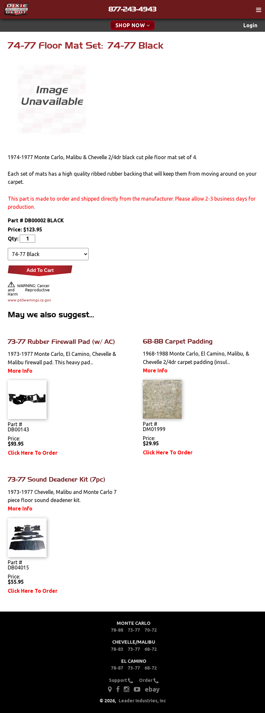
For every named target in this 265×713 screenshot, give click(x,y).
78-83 (117, 649)
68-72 (150, 649)
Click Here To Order (33, 453)
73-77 (134, 630)
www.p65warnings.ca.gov (29, 300)
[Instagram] (126, 688)
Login (250, 25)
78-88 (117, 630)
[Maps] (109, 688)
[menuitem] (250, 25)
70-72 (150, 630)
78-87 (117, 668)
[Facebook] (118, 688)
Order (146, 680)
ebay (152, 689)
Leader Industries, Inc (142, 700)
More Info (20, 371)
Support (118, 680)
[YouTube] (137, 688)
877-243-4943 (132, 9)
